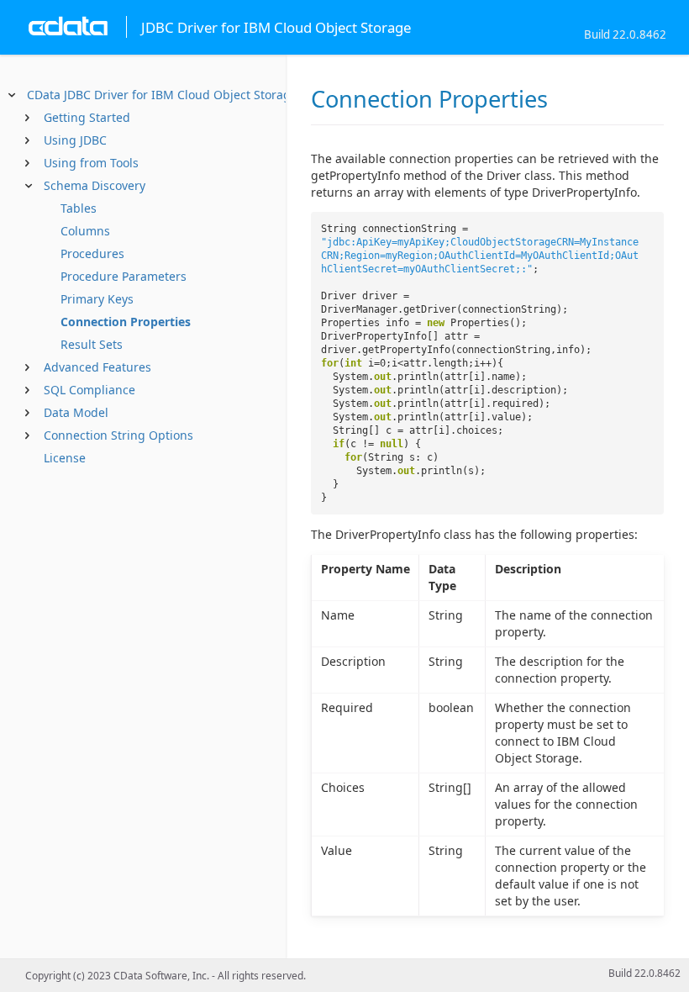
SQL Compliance (89, 390)
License (65, 458)
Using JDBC (75, 140)
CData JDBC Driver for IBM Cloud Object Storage (162, 95)
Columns (85, 231)
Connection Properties (125, 322)
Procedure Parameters (123, 276)
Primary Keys (97, 299)
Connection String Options (118, 435)
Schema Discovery (94, 185)
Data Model (76, 412)
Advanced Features (97, 367)
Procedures (92, 253)
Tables (78, 208)
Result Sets (91, 344)
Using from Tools (91, 163)
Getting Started (87, 117)
